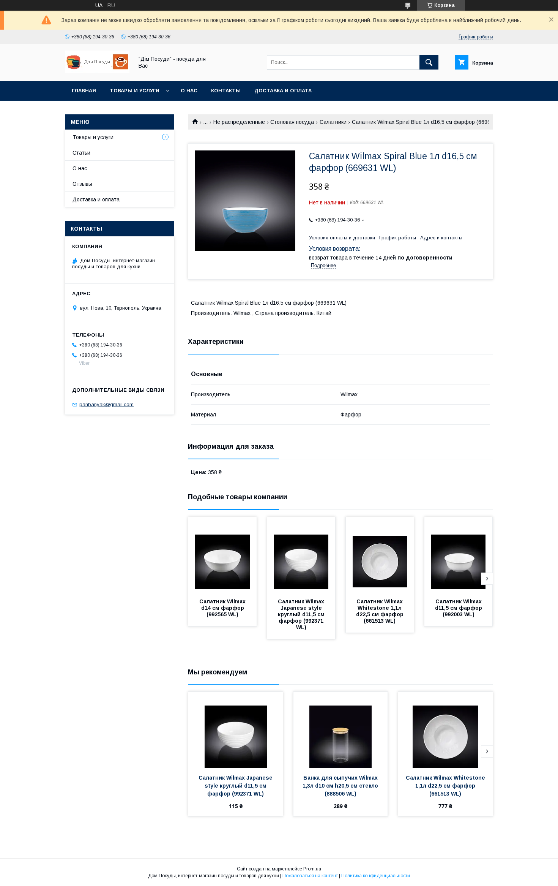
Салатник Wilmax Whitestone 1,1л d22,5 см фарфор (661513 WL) (380, 611)
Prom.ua (312, 869)
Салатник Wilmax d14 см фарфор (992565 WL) (224, 607)
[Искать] (428, 62)
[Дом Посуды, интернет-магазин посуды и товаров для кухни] (97, 71)
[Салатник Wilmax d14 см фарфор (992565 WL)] (222, 555)
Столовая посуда (292, 122)
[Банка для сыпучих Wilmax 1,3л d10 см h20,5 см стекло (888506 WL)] (340, 730)
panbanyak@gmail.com (106, 404)
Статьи (81, 153)
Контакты (226, 90)
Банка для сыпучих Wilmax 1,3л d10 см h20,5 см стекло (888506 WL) (342, 786)
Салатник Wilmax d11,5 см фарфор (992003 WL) (460, 607)
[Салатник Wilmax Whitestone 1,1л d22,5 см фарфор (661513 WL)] (380, 555)
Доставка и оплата (283, 90)
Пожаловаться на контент (310, 875)
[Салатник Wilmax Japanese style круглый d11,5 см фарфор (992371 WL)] (301, 555)
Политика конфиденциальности (375, 875)
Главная (84, 90)
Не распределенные (239, 122)
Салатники (333, 122)
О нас (189, 90)
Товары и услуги (134, 90)
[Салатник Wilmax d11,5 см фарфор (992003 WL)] (458, 555)
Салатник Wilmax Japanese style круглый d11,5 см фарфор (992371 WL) (302, 614)
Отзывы (82, 184)
